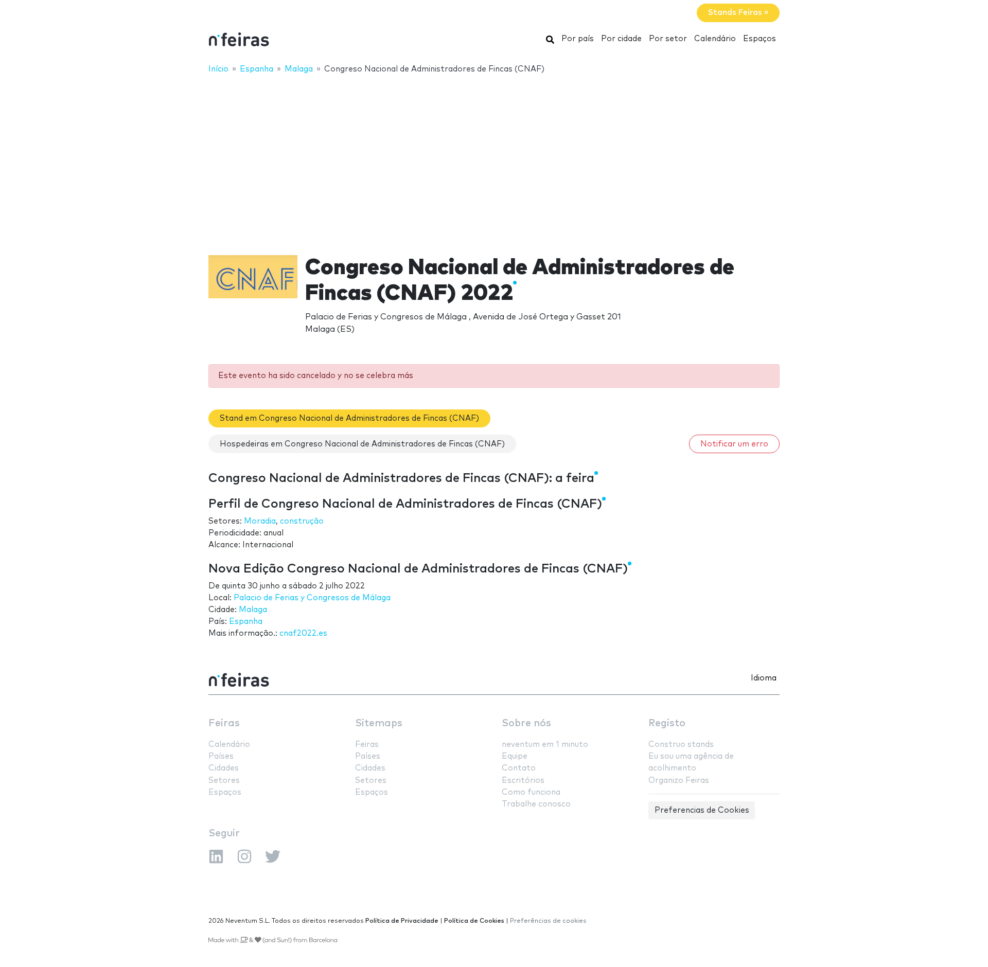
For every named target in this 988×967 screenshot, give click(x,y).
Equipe (514, 756)
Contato (519, 768)
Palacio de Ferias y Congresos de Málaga (312, 598)
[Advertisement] (494, 158)
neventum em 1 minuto (545, 744)
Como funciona (531, 792)
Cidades (223, 768)
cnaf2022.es (303, 633)
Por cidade (621, 39)
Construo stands (681, 744)
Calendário (715, 39)
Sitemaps (378, 723)
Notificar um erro (734, 444)
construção (302, 521)
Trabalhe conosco (536, 804)
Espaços (759, 39)
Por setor (668, 39)
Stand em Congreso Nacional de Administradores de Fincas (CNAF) (349, 418)
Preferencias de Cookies (702, 810)
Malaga (253, 610)
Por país (577, 39)
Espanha (245, 621)
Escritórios (523, 780)
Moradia (260, 521)
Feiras (224, 723)
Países (221, 756)
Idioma (764, 678)
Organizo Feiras (678, 780)
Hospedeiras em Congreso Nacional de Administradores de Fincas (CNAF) (362, 444)
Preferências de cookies (548, 921)
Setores (224, 780)
